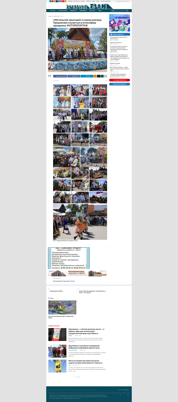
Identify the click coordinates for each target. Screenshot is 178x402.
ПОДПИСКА (88, 1)
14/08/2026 (76, 365)
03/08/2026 (83, 350)
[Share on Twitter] (98, 76)
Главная (49, 16)
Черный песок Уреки (115, 63)
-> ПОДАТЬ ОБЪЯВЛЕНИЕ (105, 1)
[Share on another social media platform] (105, 76)
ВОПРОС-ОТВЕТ (84, 389)
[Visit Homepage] (89, 6)
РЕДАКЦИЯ (70, 1)
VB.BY (53, 10)
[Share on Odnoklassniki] (95, 76)
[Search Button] (127, 10)
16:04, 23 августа (115, 52)
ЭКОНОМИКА (83, 10)
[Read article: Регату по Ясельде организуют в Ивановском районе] (62, 307)
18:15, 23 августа (115, 40)
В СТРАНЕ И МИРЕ (62, 10)
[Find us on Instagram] (61, 1)
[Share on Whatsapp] (102, 76)
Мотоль (58, 278)
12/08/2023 (56, 80)
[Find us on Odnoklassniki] (54, 1)
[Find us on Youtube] (63, 1)
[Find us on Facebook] (50, 1)
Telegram (72, 281)
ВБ (69, 365)
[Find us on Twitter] (57, 1)
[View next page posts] (79, 377)
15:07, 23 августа (115, 61)
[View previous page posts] (76, 377)
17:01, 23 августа (115, 44)
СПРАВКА (93, 1)
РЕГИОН (62, 16)
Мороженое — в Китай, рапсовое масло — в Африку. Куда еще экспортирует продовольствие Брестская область (86, 331)
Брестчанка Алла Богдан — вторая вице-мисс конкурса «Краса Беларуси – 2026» (119, 69)
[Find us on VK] (52, 1)
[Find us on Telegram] (59, 1)
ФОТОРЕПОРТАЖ (93, 389)
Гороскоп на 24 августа (116, 42)
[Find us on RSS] (65, 1)
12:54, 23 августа (115, 77)
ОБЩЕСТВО (73, 10)
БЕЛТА (70, 335)
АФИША (97, 1)
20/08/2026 (78, 335)
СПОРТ (100, 10)
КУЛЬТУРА (92, 10)
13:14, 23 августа (115, 71)
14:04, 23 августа (115, 64)
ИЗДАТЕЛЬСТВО (76, 1)
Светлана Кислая (73, 350)
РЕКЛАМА (83, 1)
